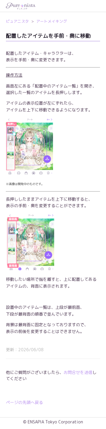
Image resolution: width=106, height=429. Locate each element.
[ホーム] (53, 6)
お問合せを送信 (78, 372)
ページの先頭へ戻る (24, 402)
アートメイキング (51, 21)
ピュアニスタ (17, 21)
